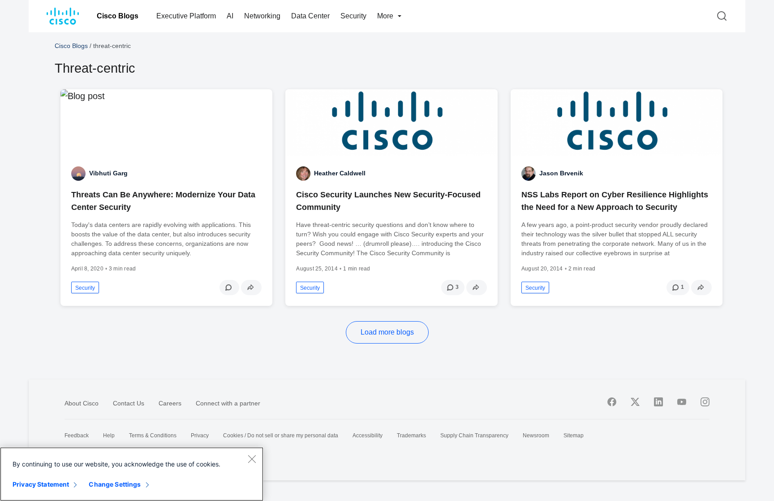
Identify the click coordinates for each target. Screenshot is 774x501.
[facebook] (611, 401)
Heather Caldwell (340, 173)
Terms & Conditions (152, 435)
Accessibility (368, 435)
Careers (170, 403)
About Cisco (81, 403)
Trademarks (411, 435)
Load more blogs (387, 332)
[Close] (251, 458)
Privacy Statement (41, 484)
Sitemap (573, 435)
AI (230, 16)
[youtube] (681, 401)
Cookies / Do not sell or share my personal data (280, 435)
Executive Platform (186, 16)
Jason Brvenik (561, 173)
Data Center (310, 16)
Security (353, 16)
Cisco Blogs (117, 16)
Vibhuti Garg (108, 173)
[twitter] (635, 401)
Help (109, 435)
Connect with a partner (228, 403)
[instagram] (705, 401)
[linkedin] (658, 401)
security (85, 288)
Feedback (76, 435)
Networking (262, 16)
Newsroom (536, 435)
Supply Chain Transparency (474, 435)
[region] (131, 474)
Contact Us (128, 403)
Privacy (200, 435)
